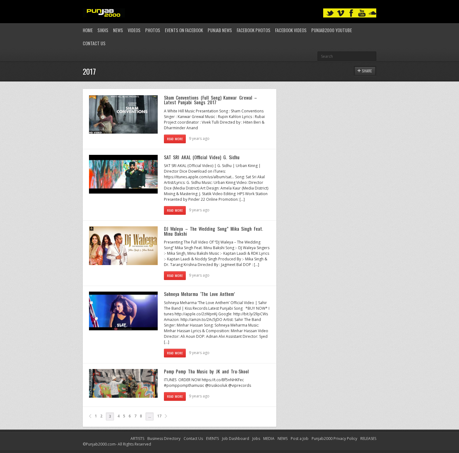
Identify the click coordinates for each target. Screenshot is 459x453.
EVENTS (212, 438)
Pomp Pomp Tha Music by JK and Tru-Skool (206, 371)
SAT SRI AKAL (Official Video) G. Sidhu (201, 157)
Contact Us (94, 43)
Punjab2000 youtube (331, 30)
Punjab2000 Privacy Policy (334, 438)
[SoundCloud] (372, 13)
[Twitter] (330, 13)
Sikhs (102, 30)
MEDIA (268, 438)
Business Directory (163, 438)
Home (88, 30)
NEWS (283, 438)
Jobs (256, 438)
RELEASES (368, 438)
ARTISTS (137, 438)
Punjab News (220, 30)
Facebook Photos (253, 30)
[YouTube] (362, 13)
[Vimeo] (340, 13)
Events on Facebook (184, 30)
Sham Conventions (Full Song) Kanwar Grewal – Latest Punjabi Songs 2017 (210, 100)
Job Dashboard (235, 438)
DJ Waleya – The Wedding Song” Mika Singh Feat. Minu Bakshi (213, 231)
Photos (152, 30)
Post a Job (299, 438)
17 (159, 416)
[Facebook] (351, 13)
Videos (134, 30)
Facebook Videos (291, 30)
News (118, 30)
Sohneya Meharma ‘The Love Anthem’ (199, 294)
